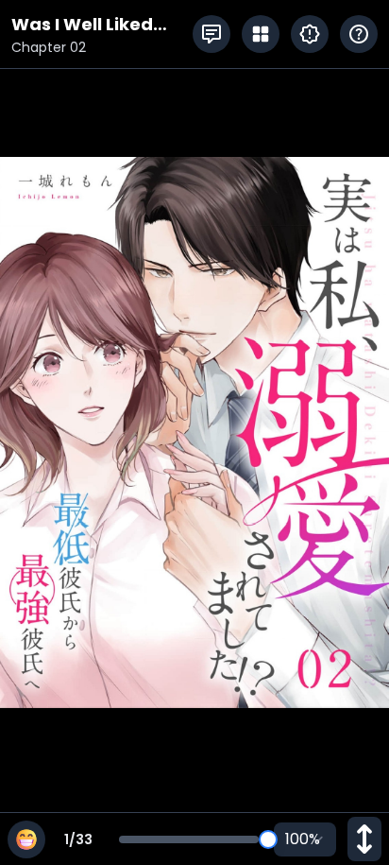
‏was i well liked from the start (82, 25)
